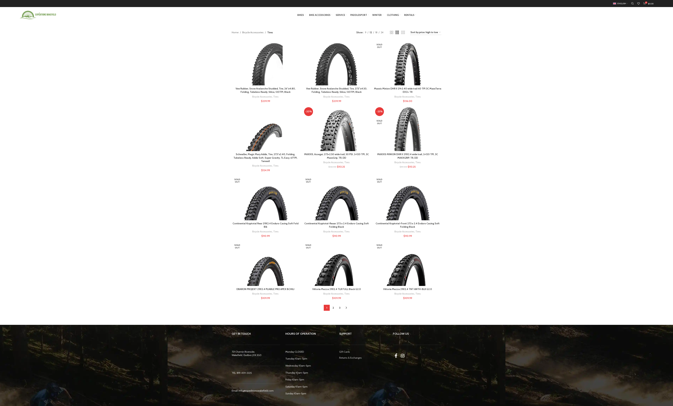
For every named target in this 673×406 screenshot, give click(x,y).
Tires (276, 96)
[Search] (633, 3)
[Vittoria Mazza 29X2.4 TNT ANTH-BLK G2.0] (407, 263)
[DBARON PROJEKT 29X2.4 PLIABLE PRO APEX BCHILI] (265, 263)
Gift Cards (344, 351)
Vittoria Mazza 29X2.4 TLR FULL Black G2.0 (336, 289)
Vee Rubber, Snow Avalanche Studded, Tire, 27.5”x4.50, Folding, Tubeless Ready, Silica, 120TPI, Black (336, 90)
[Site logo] (38, 14)
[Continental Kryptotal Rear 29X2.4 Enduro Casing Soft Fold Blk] (265, 197)
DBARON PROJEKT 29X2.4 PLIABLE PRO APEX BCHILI (265, 289)
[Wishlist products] (639, 3)
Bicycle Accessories (253, 32)
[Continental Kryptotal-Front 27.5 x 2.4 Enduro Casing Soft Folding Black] (407, 197)
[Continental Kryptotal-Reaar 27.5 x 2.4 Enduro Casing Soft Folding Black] (336, 197)
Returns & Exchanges (350, 357)
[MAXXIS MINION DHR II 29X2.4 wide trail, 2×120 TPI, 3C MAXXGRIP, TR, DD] (407, 128)
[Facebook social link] (396, 356)
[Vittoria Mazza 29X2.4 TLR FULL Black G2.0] (336, 263)
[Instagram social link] (402, 356)
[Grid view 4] (403, 32)
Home (235, 32)
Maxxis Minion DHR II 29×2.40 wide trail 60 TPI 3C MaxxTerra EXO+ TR (407, 90)
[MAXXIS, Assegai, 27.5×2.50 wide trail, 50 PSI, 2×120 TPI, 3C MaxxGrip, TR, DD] (336, 128)
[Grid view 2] (391, 32)
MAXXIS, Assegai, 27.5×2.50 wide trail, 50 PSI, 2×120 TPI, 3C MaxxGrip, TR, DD (336, 156)
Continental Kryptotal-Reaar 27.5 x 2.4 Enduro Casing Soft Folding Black (336, 225)
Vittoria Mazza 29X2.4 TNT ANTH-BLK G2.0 (407, 289)
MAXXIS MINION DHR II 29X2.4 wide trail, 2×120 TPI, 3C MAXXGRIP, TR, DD (407, 156)
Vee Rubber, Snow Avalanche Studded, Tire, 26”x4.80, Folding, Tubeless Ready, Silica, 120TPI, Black (265, 90)
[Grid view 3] (397, 32)
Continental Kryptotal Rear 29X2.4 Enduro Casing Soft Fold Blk (265, 225)
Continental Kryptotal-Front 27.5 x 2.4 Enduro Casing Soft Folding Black (408, 225)
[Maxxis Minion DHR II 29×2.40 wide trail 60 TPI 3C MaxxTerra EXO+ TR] (407, 62)
